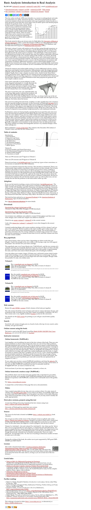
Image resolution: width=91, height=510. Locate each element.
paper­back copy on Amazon (23, 264)
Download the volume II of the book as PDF (18, 212)
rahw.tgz (52, 361)
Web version (46, 9)
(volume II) (28, 220)
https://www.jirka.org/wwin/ (17, 382)
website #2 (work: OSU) (33, 6)
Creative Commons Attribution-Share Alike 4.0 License (24, 449)
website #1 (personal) (19, 6)
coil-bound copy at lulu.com (30, 276)
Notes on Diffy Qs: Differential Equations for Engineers (23, 461)
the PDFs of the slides (20, 392)
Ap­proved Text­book (31, 197)
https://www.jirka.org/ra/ (33, 501)
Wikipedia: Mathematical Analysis (16, 471)
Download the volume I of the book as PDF (18, 207)
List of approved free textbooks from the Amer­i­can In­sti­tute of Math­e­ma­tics (29, 474)
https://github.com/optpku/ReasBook (17, 404)
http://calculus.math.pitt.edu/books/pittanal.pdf (20, 409)
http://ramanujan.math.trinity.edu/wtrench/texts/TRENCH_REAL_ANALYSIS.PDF (32, 498)
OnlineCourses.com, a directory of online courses (21, 476)
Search (47, 11)
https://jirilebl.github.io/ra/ (13, 503)
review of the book (22, 128)
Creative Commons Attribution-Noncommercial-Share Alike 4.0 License (25, 447)
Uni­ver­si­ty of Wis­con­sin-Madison (33, 44)
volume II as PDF (36, 9)
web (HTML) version (18, 308)
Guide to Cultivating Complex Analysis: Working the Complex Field (27, 466)
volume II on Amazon (37, 11)
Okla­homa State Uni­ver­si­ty (33, 45)
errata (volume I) (19, 220)
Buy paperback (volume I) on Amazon (17, 11)
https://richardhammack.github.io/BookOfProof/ (41, 490)
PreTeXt (33, 314)
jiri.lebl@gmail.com (51, 6)
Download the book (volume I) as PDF (17, 9)
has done (51, 103)
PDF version (21, 316)
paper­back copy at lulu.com (29, 274)
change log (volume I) (19, 223)
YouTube (31, 333)
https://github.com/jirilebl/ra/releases (17, 420)
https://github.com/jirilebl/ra (42, 414)
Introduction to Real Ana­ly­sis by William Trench (21, 473)
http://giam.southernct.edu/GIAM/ (17, 489)
